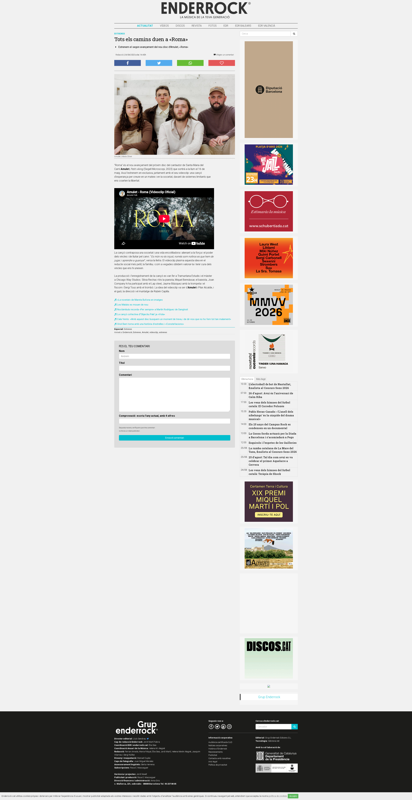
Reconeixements (215, 752)
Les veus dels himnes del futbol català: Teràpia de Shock (269, 472)
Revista (197, 25)
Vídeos (164, 25)
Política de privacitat (217, 765)
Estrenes (128, 329)
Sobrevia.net (273, 741)
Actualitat (145, 25)
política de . (278, 796)
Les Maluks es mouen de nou (132, 304)
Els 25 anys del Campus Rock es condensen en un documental (270, 426)
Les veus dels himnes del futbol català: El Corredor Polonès (269, 404)
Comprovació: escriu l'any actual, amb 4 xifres (147, 415)
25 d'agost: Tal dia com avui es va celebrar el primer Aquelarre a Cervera (271, 461)
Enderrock (127, 332)
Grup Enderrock (269, 697)
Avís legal (212, 761)
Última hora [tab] (247, 379)
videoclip (154, 332)
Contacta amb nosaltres (219, 758)
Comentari (125, 374)
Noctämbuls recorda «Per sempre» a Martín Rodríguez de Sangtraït (152, 309)
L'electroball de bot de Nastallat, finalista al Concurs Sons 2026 (270, 386)
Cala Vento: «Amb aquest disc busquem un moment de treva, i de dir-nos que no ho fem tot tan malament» (174, 319)
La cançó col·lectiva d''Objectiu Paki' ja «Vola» (141, 314)
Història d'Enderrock (217, 748)
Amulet (145, 332)
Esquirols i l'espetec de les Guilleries (273, 442)
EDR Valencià (266, 25)
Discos (180, 25)
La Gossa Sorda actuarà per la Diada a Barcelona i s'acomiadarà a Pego (272, 435)
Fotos (213, 25)
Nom (122, 351)
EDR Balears (243, 25)
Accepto (293, 796)
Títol (122, 362)
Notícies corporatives (217, 745)
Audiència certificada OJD (220, 742)
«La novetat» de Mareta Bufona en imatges (140, 299)
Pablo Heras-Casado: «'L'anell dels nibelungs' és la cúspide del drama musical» (271, 415)
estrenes (163, 332)
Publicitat (212, 755)
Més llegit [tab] (261, 379)
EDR (226, 25)
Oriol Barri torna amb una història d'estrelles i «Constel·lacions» (150, 324)
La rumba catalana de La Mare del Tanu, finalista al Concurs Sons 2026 (273, 450)
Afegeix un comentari (225, 55)
